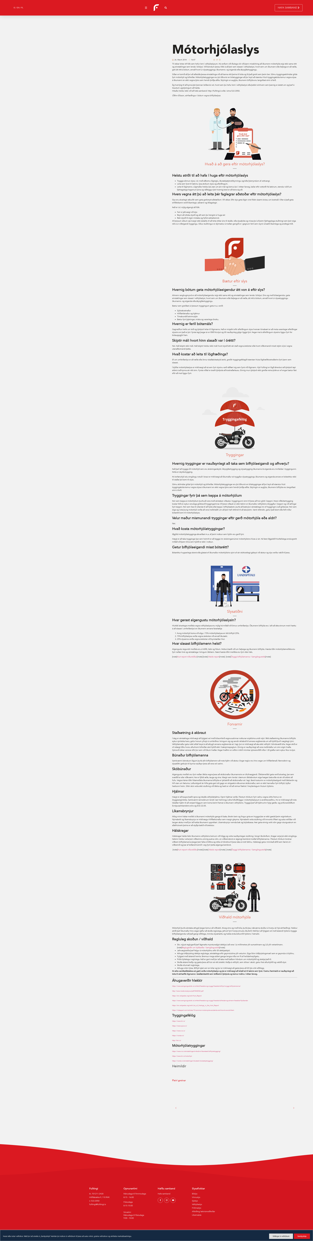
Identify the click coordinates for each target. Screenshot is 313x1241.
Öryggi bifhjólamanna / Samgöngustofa (248, 656)
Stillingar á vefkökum (281, 1236)
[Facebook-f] (160, 1200)
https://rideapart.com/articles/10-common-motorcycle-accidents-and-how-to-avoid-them (203, 1010)
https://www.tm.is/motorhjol (182, 1056)
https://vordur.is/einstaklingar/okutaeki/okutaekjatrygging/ (192, 1061)
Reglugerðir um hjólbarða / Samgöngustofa (200, 947)
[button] (166, 8)
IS (14, 7)
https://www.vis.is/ (178, 1031)
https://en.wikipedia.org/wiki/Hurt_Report (186, 996)
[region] (156, 1235)
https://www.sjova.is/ (179, 1026)
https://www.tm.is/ (178, 1021)
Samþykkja (301, 1236)
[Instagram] (166, 1200)
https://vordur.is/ (178, 1035)
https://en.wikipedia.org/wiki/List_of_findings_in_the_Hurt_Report (195, 1005)
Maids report (213, 656)
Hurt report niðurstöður (187, 656)
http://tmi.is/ (176, 1040)
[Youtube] (173, 1200)
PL (22, 7)
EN (18, 7)
